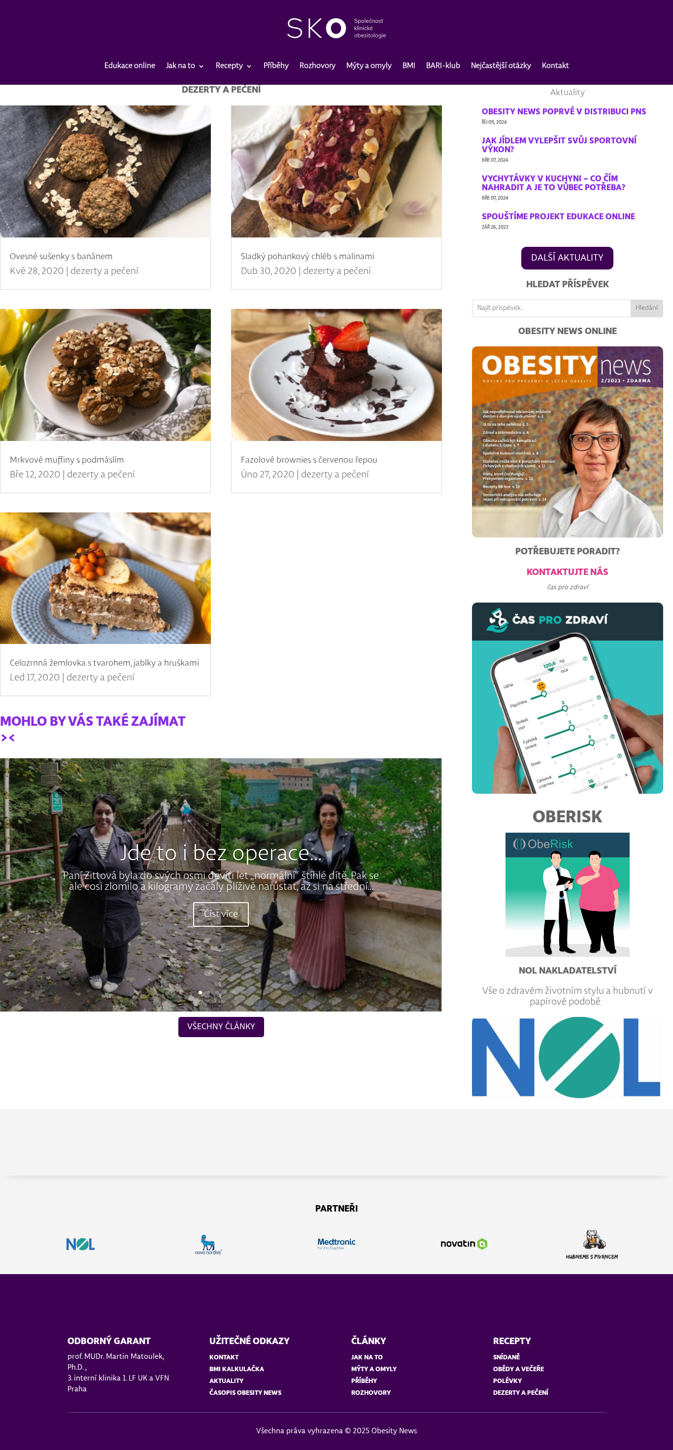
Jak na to (180, 66)
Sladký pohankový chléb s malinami (307, 257)
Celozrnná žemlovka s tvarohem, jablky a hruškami (104, 663)
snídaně (506, 1357)
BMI (409, 66)
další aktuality (567, 258)
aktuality (226, 1381)
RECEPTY (512, 1341)
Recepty (229, 66)
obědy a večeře (518, 1369)
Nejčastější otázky (501, 66)
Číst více (221, 914)
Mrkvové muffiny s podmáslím (67, 460)
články (368, 1341)
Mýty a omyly (369, 66)
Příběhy (276, 66)
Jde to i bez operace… (221, 854)
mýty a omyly (374, 1369)
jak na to (367, 1357)
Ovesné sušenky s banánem (61, 257)
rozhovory (371, 1393)
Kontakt (555, 66)
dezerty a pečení (104, 271)
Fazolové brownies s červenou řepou (309, 460)
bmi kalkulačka (236, 1369)
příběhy (364, 1381)
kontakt (223, 1357)
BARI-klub (443, 66)
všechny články (221, 1027)
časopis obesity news (245, 1393)
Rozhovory (318, 66)
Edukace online (129, 66)
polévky (507, 1381)
